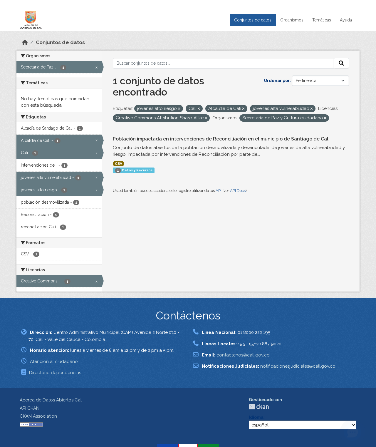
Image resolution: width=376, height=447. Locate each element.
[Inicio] (25, 42)
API (218, 190)
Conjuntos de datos (252, 20)
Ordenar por (277, 80)
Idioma (256, 417)
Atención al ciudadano (54, 361)
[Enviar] (341, 63)
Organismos (291, 20)
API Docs (238, 190)
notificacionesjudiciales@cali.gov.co (297, 366)
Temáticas (321, 20)
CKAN (259, 407)
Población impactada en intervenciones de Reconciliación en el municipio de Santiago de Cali (221, 139)
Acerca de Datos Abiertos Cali (51, 400)
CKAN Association (38, 416)
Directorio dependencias (55, 372)
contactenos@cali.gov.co (243, 355)
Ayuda (346, 20)
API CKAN (29, 408)
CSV (118, 164)
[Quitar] (179, 109)
